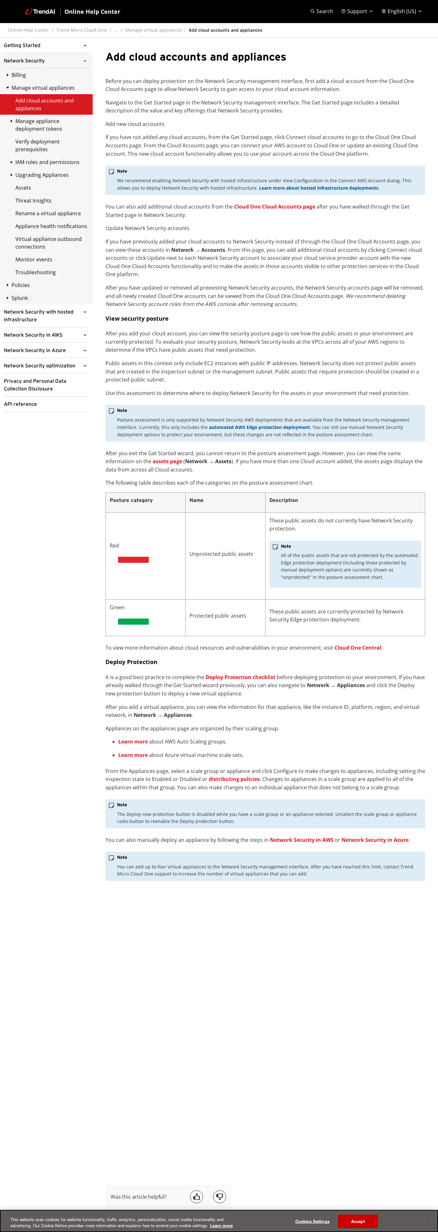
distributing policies (234, 779)
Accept (358, 1221)
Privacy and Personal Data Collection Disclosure (35, 385)
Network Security (24, 60)
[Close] (428, 1220)
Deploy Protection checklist (240, 677)
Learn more (133, 741)
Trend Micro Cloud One (81, 30)
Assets (23, 187)
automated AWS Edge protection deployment (259, 427)
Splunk (20, 297)
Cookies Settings (312, 1221)
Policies (21, 285)
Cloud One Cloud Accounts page (274, 206)
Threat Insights (33, 200)
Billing (19, 74)
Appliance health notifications (51, 226)
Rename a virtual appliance (48, 213)
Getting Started (22, 45)
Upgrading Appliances (42, 174)
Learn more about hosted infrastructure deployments (318, 188)
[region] (219, 1221)
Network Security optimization (39, 365)
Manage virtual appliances (153, 30)
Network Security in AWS (33, 335)
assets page (167, 461)
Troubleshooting (35, 272)
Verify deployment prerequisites (37, 145)
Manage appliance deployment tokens (38, 125)
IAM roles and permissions (47, 162)
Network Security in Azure (35, 350)
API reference (20, 404)
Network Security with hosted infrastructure (38, 315)
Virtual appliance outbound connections (48, 242)
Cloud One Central (357, 647)
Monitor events (33, 259)
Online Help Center (28, 30)
